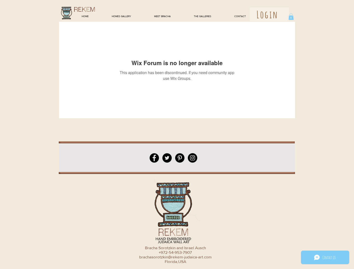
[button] (291, 16)
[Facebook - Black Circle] (154, 158)
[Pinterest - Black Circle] (179, 158)
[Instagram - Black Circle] (192, 158)
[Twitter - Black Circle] (167, 158)
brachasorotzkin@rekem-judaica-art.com (175, 257)
